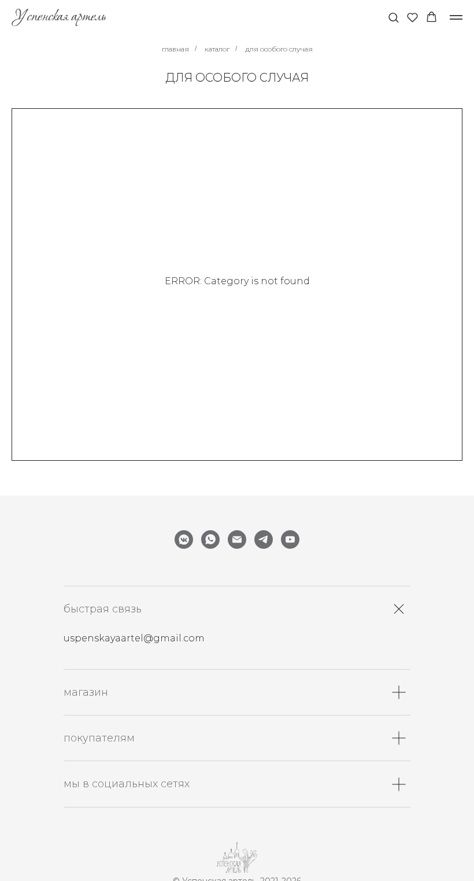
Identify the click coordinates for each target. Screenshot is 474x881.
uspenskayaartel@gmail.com (134, 638)
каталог (217, 49)
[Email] (237, 539)
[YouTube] (290, 539)
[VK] (184, 539)
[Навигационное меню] (456, 17)
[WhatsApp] (210, 539)
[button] (393, 17)
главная (175, 49)
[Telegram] (263, 539)
